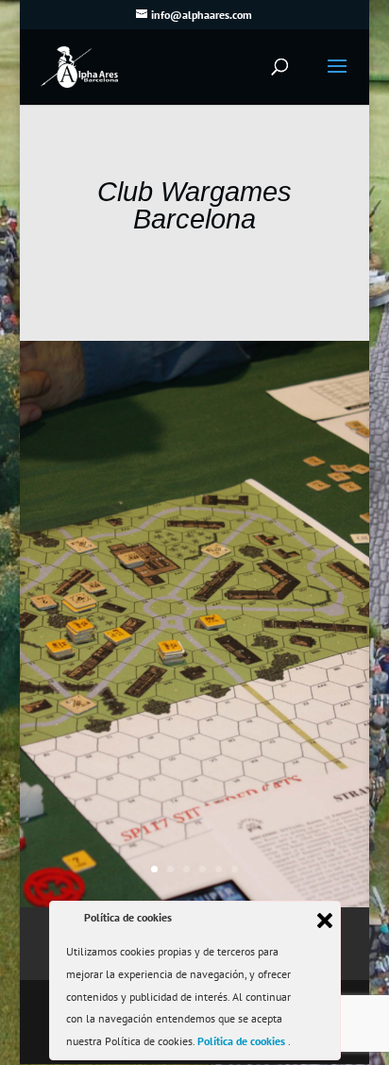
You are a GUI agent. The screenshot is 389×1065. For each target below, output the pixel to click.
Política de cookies (242, 1041)
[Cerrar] (324, 920)
